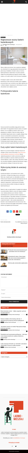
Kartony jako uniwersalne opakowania (17, 263)
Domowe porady (4, 314)
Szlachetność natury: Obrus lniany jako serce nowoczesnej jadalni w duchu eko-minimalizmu (16, 258)
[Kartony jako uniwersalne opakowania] (4, 264)
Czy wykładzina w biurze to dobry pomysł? (21, 222)
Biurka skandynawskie (5, 222)
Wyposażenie (3, 37)
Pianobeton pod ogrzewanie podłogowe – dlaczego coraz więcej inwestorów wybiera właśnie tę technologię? (14, 336)
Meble (2, 347)
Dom (2, 339)
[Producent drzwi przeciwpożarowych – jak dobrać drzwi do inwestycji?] (4, 251)
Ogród (2, 322)
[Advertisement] (14, 19)
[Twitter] (15, 446)
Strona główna (3, 35)
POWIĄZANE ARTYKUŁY (8, 244)
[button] (26, 2)
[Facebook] (12, 446)
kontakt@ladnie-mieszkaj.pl (19, 438)
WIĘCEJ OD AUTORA (7, 246)
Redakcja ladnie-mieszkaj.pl (9, 44)
